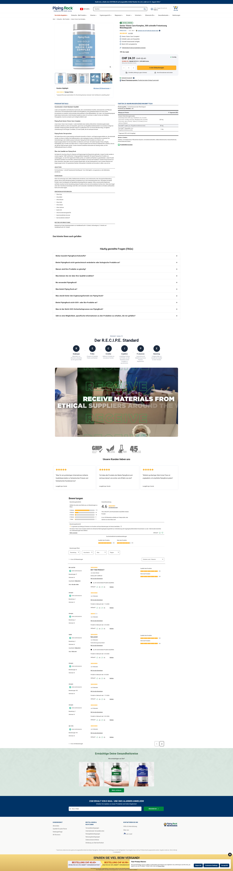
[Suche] (144, 9)
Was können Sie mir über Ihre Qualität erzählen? (75, 276)
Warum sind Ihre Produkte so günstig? (71, 269)
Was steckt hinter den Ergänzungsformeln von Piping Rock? (79, 296)
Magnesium (118, 15)
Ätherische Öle (149, 15)
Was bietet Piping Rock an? (66, 289)
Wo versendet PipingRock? (66, 282)
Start (54, 19)
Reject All (198, 865)
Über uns (126, 830)
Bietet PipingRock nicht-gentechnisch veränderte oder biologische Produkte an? (88, 262)
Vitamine (92, 15)
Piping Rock (123, 30)
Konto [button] (155, 9)
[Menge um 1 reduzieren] (124, 68)
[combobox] (117, 9)
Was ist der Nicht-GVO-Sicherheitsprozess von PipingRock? (79, 309)
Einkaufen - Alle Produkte (78, 15)
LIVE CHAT (128, 834)
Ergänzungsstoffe (105, 15)
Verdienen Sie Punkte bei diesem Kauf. (148, 30)
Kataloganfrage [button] (57, 832)
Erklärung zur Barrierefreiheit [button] (95, 843)
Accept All (224, 865)
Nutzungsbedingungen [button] (93, 837)
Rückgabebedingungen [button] (93, 834)
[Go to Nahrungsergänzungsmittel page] (142, 774)
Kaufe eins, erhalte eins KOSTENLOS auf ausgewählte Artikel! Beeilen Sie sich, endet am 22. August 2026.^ (128, 2)
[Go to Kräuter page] (116, 774)
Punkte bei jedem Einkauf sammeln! (140, 80)
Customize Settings (211, 865)
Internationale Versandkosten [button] (95, 831)
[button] (84, 46)
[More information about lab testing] (133, 78)
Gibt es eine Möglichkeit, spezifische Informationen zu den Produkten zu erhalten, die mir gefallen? (95, 316)
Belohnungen (176, 15)
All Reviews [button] (56, 835)
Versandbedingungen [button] (92, 828)
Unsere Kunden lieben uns (116, 459)
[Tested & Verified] (126, 23)
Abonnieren (153, 809)
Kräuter (128, 15)
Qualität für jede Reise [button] (60, 829)
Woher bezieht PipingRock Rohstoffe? (71, 256)
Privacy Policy (160, 866)
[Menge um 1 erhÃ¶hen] (133, 68)
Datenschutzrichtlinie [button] (92, 840)
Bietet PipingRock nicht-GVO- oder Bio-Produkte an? (76, 302)
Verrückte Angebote (61, 15)
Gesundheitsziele (163, 15)
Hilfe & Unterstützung (130, 826)
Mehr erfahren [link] (116, 790)
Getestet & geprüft (127, 78)
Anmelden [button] (56, 826)
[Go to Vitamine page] (91, 774)
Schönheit (138, 15)
